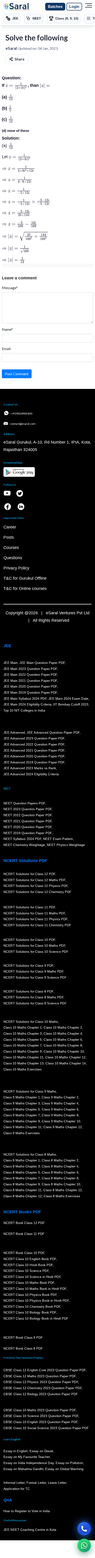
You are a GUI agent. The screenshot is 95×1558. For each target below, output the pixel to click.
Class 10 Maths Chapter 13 (23, 1063)
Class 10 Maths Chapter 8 (63, 1045)
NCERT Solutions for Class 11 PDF (29, 907)
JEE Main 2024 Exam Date (68, 698)
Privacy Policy (16, 568)
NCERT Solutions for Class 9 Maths (29, 1091)
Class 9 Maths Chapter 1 (21, 1097)
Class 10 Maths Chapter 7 (22, 1045)
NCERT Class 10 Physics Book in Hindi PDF (36, 1300)
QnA (7, 1500)
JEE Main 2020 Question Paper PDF (30, 686)
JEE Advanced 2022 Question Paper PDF (34, 744)
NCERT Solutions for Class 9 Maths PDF (33, 971)
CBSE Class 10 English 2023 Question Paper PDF (40, 1422)
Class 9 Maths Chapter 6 (60, 1109)
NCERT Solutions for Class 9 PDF (28, 965)
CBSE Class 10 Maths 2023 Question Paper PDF (39, 1410)
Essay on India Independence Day (28, 1463)
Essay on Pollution (69, 1463)
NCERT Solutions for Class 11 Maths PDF (34, 913)
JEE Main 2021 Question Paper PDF (30, 680)
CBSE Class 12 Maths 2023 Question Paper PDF (39, 1376)
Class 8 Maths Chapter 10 (61, 1184)
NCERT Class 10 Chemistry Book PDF (31, 1306)
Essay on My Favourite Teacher (26, 1457)
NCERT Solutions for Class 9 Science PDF (35, 977)
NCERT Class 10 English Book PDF (29, 1259)
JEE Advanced (14, 732)
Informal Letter (14, 1482)
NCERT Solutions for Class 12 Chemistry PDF (37, 892)
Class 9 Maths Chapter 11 (22, 1127)
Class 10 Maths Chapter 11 (23, 1057)
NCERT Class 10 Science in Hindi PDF (32, 1277)
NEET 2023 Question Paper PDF (27, 809)
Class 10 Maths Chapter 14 (65, 1063)
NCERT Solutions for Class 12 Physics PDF (35, 886)
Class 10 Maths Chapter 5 (22, 1039)
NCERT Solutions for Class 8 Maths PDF (33, 997)
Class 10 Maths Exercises (22, 1069)
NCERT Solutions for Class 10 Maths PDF (34, 945)
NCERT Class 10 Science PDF (26, 1271)
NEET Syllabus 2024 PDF (22, 839)
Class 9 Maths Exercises (21, 1133)
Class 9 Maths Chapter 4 (60, 1103)
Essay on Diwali (41, 1451)
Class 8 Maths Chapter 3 (21, 1166)
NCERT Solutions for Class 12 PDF (29, 874)
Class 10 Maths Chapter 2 (63, 1027)
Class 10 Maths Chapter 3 (22, 1033)
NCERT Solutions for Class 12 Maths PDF (34, 880)
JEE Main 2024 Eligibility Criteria (27, 704)
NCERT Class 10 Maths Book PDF (28, 1282)
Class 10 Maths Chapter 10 (64, 1051)
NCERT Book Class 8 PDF (23, 1348)
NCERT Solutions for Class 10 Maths (30, 1021)
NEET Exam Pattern (58, 839)
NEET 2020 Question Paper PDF (27, 827)
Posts (8, 537)
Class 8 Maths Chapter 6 (60, 1172)
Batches (55, 7)
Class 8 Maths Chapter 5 (21, 1172)
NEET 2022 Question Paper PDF (27, 815)
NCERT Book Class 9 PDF (23, 1337)
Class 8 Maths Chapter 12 (63, 1190)
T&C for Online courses (25, 588)
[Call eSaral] (84, 1528)
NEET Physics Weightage (66, 845)
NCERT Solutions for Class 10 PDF (29, 940)
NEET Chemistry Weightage (24, 845)
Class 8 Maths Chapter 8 (60, 1178)
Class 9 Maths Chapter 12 (63, 1127)
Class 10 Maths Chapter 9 (22, 1051)
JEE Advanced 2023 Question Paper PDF (34, 738)
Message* (10, 287)
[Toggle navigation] (88, 6)
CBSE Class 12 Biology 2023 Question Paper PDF (40, 1394)
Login (74, 7)
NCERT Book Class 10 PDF (24, 1253)
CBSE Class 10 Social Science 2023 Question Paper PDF (46, 1428)
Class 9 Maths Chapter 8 (60, 1115)
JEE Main (10, 663)
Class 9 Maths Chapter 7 (21, 1115)
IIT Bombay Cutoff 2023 (70, 704)
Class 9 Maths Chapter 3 (21, 1103)
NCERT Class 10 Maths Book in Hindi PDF (34, 1289)
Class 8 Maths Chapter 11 (22, 1190)
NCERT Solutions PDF (25, 860)
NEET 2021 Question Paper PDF (27, 821)
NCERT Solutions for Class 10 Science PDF (35, 951)
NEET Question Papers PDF (24, 803)
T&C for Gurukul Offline (25, 578)
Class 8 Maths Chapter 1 (21, 1160)
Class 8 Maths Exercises (62, 1196)
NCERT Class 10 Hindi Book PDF (28, 1265)
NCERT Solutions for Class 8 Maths (29, 1154)
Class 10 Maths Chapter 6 (63, 1039)
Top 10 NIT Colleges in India (24, 710)
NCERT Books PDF (22, 1212)
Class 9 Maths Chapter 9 (21, 1121)
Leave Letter (57, 1482)
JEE (7, 645)
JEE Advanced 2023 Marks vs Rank (29, 768)
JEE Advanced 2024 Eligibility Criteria (31, 774)
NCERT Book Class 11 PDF (24, 1234)
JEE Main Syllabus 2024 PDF (25, 698)
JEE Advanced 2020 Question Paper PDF (34, 756)
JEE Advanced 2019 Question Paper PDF (34, 762)
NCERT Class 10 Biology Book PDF (29, 1312)
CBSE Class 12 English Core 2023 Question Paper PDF (44, 1370)
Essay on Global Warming (64, 1469)
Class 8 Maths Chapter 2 (60, 1160)
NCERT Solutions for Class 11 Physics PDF (35, 919)
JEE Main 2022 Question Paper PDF (30, 674)
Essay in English (15, 1451)
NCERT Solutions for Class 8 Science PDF (35, 1003)
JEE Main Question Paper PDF (42, 663)
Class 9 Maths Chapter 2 (60, 1097)
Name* (7, 329)
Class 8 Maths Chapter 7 (21, 1178)
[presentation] (17, 85)
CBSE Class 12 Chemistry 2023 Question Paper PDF (42, 1388)
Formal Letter (36, 1482)
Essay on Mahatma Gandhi (23, 1469)
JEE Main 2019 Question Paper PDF (30, 692)
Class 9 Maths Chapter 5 (21, 1109)
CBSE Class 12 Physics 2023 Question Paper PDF (40, 1382)
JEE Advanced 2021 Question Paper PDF (34, 750)
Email (6, 348)
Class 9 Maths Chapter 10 (61, 1121)
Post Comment (17, 373)
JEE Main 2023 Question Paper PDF (30, 668)
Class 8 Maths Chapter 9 (21, 1184)
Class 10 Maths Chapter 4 (63, 1033)
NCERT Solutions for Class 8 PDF (28, 991)
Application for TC (16, 1489)
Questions (12, 557)
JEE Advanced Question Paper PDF (53, 732)
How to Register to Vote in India (26, 1511)
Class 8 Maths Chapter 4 (60, 1166)
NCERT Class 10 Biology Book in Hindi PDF (35, 1318)
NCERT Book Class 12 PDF (24, 1223)
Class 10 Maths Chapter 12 (65, 1057)
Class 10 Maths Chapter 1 (22, 1027)
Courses (11, 547)
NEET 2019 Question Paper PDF (27, 833)
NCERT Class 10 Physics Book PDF (30, 1295)
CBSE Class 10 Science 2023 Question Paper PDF (41, 1416)
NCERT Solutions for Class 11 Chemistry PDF (37, 925)
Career (9, 527)
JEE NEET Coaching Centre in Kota (29, 1529)
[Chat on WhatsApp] (84, 1545)
